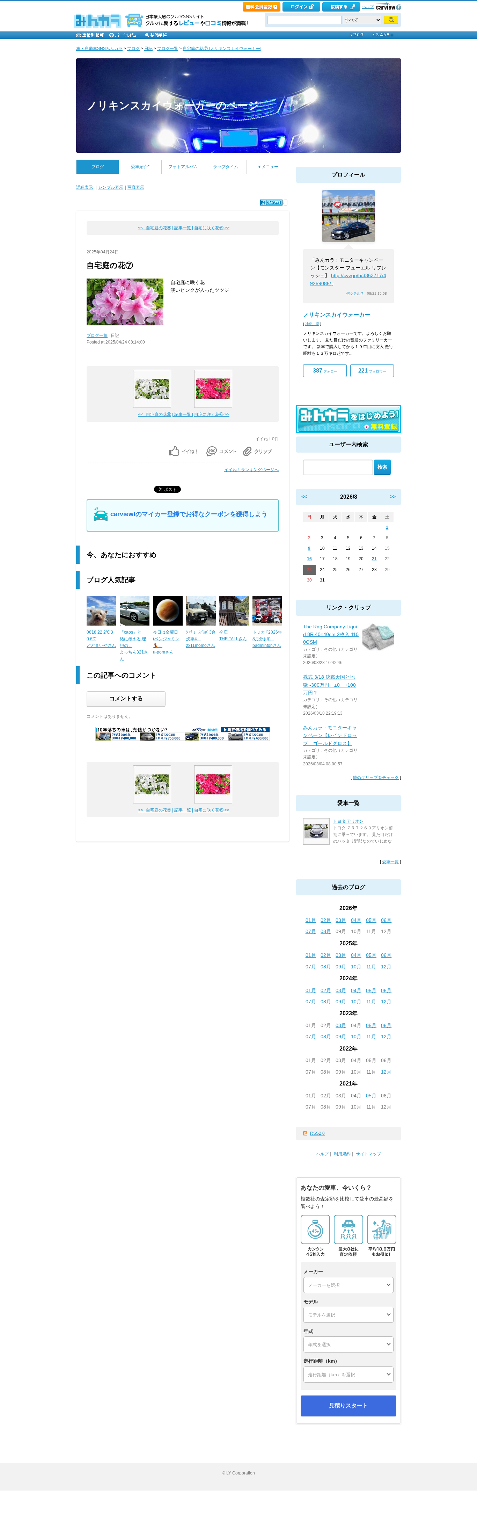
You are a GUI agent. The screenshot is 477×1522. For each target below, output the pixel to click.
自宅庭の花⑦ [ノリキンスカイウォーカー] (222, 48)
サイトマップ (368, 1154)
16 (309, 558)
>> (393, 496)
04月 (356, 920)
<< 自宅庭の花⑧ (154, 227)
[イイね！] (271, 202)
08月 (326, 931)
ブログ (133, 48)
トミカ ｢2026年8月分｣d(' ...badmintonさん (267, 639)
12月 (386, 966)
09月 (341, 966)
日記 (148, 48)
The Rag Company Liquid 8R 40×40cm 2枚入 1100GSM (331, 634)
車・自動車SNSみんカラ (99, 48)
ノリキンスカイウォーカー (336, 315)
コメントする (126, 698)
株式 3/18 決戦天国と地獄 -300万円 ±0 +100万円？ (329, 684)
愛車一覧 (390, 861)
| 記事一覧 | (182, 227)
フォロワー (372, 371)
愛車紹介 (140, 166)
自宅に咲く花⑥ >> (211, 227)
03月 (341, 920)
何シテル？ (355, 293)
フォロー (325, 371)
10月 (356, 966)
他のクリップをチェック (376, 777)
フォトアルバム (183, 166)
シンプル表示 (110, 187)
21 (374, 558)
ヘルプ (368, 7)
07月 (311, 931)
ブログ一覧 (167, 48)
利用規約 (342, 1154)
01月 (311, 920)
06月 (386, 920)
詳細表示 (84, 187)
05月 (371, 920)
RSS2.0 (317, 1133)
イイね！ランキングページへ (251, 469)
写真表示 (135, 187)
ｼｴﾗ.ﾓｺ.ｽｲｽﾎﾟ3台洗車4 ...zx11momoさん (201, 639)
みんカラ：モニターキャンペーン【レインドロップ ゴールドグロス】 (330, 735)
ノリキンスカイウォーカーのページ (173, 105)
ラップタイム (225, 166)
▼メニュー (267, 166)
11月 (371, 966)
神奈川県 (312, 324)
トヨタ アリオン (348, 821)
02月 (326, 920)
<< (304, 496)
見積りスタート (348, 1405)
